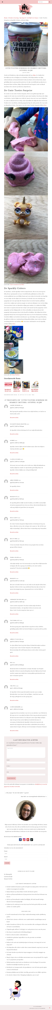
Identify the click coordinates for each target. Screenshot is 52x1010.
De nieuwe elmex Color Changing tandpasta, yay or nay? (23, 975)
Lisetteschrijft (8, 876)
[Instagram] (24, 839)
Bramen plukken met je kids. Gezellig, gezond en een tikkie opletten (26, 972)
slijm (34, 75)
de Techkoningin (41, 1008)
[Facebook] (20, 839)
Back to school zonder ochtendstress (17, 935)
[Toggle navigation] (2, 2)
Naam (8, 760)
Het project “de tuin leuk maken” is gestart (17, 792)
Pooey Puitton (15, 375)
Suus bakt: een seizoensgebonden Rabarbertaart (33, 796)
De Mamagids (8, 874)
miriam (15, 394)
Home (5, 18)
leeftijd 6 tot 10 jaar (32, 18)
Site (8, 772)
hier (45, 105)
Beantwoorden (14, 417)
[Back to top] (49, 1008)
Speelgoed (23, 18)
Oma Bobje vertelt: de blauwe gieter (27, 891)
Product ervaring (13, 18)
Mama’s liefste (8, 879)
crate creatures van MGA (17, 284)
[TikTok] (31, 839)
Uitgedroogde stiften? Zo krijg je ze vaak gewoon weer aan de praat (26, 929)
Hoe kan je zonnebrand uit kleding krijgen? (19, 932)
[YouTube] (27, 839)
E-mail (9, 766)
